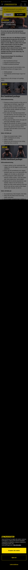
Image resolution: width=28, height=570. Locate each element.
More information (17, 545)
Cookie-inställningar (14, 564)
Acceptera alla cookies (14, 550)
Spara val (14, 557)
